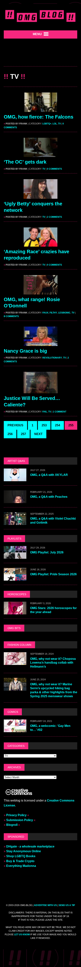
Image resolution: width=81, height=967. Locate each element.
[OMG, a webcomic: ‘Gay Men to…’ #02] (15, 729)
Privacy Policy (16, 815)
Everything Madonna (21, 865)
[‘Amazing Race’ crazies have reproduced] (40, 244)
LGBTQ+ (46, 123)
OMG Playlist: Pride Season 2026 (53, 574)
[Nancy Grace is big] (40, 343)
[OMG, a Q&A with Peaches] (15, 500)
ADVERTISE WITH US (45, 905)
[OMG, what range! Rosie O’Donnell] (40, 292)
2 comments (54, 217)
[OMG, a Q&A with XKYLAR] (15, 478)
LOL (55, 123)
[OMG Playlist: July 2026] (15, 556)
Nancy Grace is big (25, 351)
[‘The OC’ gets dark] (40, 154)
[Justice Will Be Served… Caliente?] (40, 390)
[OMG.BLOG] (40, 15)
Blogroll (12, 824)
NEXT (38, 434)
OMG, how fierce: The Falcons (38, 117)
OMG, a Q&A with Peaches (48, 496)
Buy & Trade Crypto (20, 861)
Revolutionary (52, 357)
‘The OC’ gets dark (25, 162)
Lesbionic (64, 312)
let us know (22, 934)
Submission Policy (19, 820)
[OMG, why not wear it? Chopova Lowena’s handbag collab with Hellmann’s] (15, 662)
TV (59, 123)
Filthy (53, 312)
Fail (44, 411)
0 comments (54, 169)
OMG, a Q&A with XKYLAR (49, 474)
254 (57, 425)
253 (44, 425)
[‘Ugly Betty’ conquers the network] (40, 196)
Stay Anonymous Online (23, 851)
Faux (45, 312)
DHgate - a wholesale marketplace (30, 846)
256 (10, 434)
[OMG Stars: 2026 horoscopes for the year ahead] (15, 611)
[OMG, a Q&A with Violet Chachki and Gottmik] (15, 522)
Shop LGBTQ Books (20, 856)
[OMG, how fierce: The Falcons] (40, 109)
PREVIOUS (15, 425)
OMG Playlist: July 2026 (46, 552)
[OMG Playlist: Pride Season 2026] (15, 578)
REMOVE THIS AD (40, 58)
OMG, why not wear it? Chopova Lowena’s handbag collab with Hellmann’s (53, 662)
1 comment (59, 411)
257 (23, 434)
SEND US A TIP (67, 905)
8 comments (11, 316)
